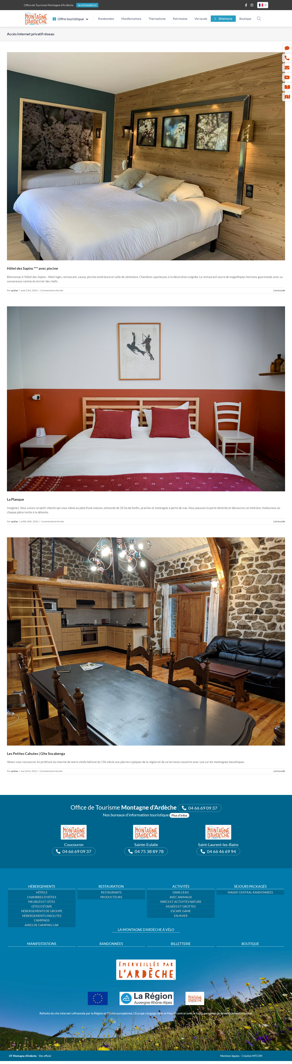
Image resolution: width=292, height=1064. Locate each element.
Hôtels (41, 892)
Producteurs (111, 897)
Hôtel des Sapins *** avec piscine (32, 268)
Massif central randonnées (250, 892)
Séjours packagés (250, 887)
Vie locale (200, 18)
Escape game (181, 911)
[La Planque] (146, 399)
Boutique (245, 18)
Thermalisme (157, 18)
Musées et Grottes (181, 906)
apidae (14, 290)
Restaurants (111, 892)
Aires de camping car (42, 925)
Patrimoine (180, 18)
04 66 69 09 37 (202, 808)
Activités (180, 887)
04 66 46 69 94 (221, 851)
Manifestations (131, 18)
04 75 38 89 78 (149, 851)
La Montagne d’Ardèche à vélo (146, 930)
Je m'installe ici (87, 5)
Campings (41, 920)
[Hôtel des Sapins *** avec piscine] (146, 156)
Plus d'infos (179, 815)
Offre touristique (71, 19)
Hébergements (41, 887)
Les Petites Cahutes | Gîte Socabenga (36, 753)
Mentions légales (230, 1055)
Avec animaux (181, 897)
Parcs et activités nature (180, 901)
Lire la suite (279, 290)
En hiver (181, 915)
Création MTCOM (252, 1055)
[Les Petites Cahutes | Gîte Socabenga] (146, 641)
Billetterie (225, 18)
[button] (262, 5)
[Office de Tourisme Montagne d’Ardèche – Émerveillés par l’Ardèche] (146, 961)
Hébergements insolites (41, 915)
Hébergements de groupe (41, 911)
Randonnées (106, 18)
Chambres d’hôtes (41, 897)
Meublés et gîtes (41, 901)
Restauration (111, 887)
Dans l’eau (181, 892)
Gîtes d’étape (41, 906)
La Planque (15, 499)
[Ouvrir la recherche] (259, 18)
